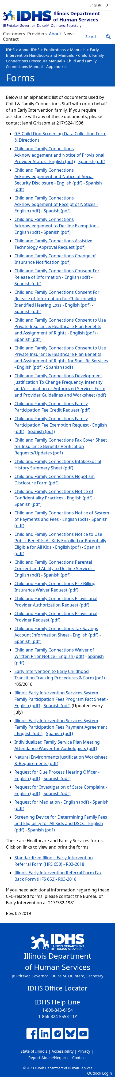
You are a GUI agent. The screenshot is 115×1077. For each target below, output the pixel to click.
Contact (11, 39)
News (69, 34)
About (55, 34)
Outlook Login (99, 1073)
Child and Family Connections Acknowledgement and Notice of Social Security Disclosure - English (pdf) (54, 176)
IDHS (10, 49)
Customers (14, 34)
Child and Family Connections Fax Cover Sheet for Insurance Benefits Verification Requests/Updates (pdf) (60, 446)
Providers (37, 34)
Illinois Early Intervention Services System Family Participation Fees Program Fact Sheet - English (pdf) (61, 699)
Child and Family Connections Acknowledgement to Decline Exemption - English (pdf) (56, 225)
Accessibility (63, 1051)
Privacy (84, 1051)
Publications (55, 49)
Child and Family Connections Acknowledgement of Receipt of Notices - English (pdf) (56, 204)
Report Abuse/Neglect (48, 1057)
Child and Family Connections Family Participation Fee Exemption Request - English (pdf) (60, 425)
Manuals (78, 49)
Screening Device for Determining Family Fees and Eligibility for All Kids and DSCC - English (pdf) (60, 823)
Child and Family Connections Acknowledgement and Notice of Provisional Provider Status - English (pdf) (59, 155)
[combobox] (99, 5)
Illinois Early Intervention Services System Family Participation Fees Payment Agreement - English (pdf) (60, 727)
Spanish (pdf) (91, 161)
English (95, 5)
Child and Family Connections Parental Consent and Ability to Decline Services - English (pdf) (54, 568)
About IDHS (29, 49)
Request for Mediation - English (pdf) (51, 802)
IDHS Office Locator (57, 988)
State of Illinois (34, 1051)
